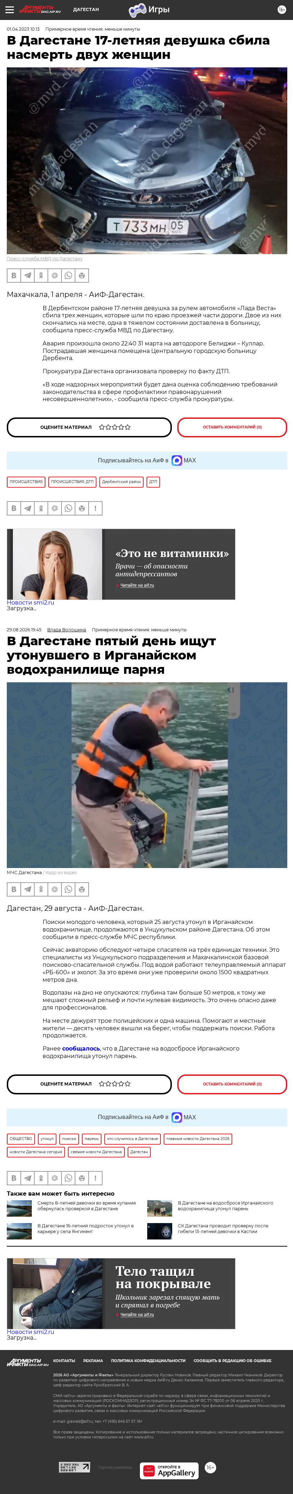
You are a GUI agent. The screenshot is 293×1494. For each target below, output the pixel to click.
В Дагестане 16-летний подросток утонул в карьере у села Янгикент (86, 1228)
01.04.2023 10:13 (23, 29)
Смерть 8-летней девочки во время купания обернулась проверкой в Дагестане (87, 1205)
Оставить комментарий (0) (232, 427)
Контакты (64, 1361)
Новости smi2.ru (30, 602)
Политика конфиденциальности (148, 1361)
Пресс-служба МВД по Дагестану (45, 258)
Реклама (93, 1361)
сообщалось (81, 1048)
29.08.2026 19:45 (24, 629)
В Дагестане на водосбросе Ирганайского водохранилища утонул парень (225, 1205)
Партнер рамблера (115, 1467)
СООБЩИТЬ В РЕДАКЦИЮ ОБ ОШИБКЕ (233, 1361)
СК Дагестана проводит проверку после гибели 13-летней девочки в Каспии (223, 1228)
